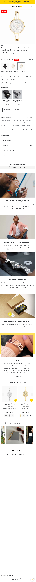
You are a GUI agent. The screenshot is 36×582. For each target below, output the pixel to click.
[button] (34, 1)
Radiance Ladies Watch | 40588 (25, 409)
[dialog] (32, 579)
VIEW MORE (17, 376)
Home (3, 162)
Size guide (30, 59)
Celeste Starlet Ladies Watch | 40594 (9, 409)
